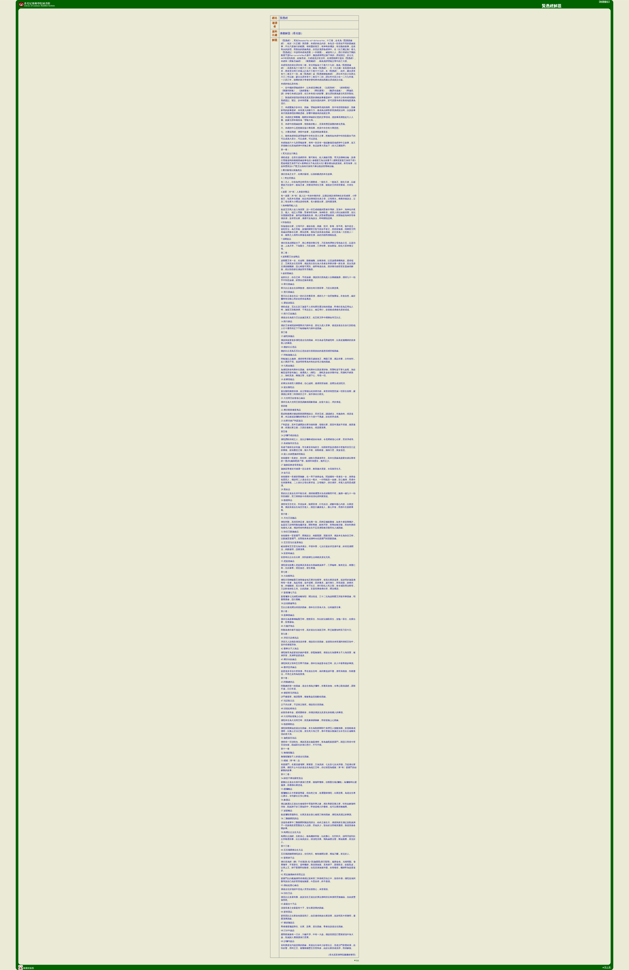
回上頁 (607, 967)
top (357, 960)
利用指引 (604, 1)
